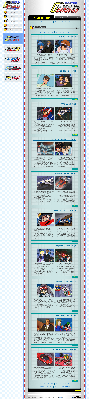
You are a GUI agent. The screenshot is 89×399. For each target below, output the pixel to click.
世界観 (13, 25)
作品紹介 (42, 22)
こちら (60, 397)
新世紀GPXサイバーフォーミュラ (13, 38)
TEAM (61, 17)
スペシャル (13, 29)
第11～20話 (50, 32)
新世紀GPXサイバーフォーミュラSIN (13, 77)
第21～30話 (58, 32)
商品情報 (13, 21)
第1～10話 (42, 32)
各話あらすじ (57, 22)
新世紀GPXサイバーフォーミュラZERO (13, 58)
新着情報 (13, 12)
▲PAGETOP (75, 66)
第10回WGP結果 (66, 22)
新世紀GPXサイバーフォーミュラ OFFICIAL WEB (12, 5)
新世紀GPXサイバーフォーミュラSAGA (13, 68)
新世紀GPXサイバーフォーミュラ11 (13, 49)
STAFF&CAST (74, 17)
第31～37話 (66, 32)
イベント (13, 16)
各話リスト (49, 22)
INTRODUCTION (41, 17)
